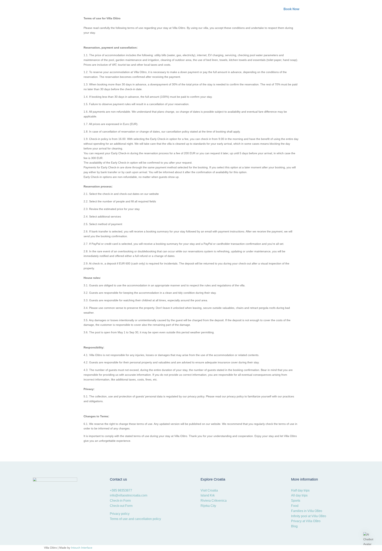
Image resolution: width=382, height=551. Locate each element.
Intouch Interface (81, 547)
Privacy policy (120, 513)
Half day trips (300, 490)
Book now (291, 9)
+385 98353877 (121, 490)
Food (294, 505)
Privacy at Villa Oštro (306, 521)
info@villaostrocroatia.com (128, 495)
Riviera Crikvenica (214, 500)
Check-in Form (120, 500)
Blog (294, 526)
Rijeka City (208, 505)
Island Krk (208, 495)
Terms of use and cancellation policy (135, 519)
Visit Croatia (209, 490)
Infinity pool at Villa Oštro (308, 516)
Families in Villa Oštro (306, 511)
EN (340, 10)
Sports (295, 500)
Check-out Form (121, 505)
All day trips (299, 495)
